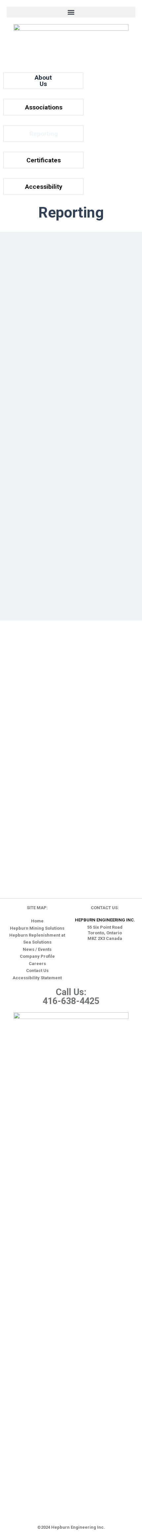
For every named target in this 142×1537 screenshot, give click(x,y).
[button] (71, 12)
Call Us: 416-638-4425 (71, 996)
